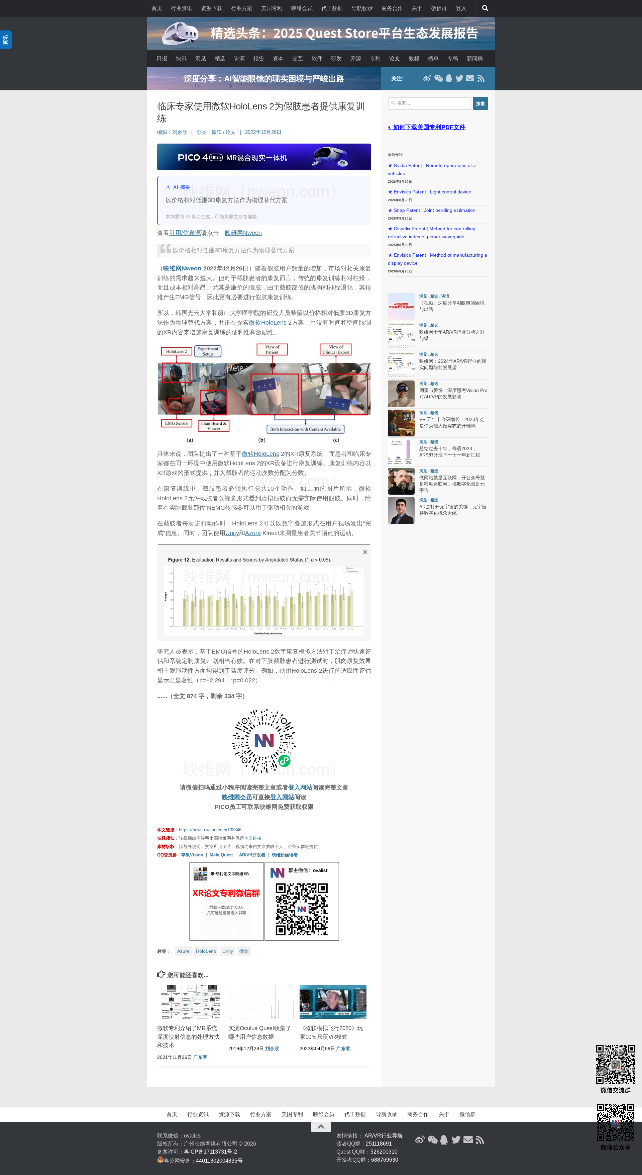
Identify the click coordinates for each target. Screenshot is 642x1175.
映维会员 (302, 8)
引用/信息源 (185, 233)
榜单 (433, 58)
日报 (161, 58)
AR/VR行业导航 (383, 1136)
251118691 (379, 1144)
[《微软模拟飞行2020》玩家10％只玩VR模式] (333, 1002)
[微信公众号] (438, 78)
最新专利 (395, 155)
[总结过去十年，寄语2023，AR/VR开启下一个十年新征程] (401, 452)
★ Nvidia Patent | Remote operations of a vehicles (432, 169)
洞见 (200, 58)
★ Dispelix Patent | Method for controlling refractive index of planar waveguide (431, 232)
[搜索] (485, 8)
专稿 (452, 58)
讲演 (239, 58)
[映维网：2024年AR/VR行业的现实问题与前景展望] (401, 364)
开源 (355, 58)
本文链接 (252, 838)
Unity (232, 533)
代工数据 (332, 8)
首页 (156, 8)
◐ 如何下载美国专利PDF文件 (426, 127)
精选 (220, 58)
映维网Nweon (243, 233)
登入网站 (300, 787)
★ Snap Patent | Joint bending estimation (431, 210)
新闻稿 (475, 58)
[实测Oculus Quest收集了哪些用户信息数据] (261, 1002)
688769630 (384, 1160)
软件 (317, 58)
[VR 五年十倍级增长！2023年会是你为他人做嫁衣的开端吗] (401, 423)
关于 (417, 8)
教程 (414, 58)
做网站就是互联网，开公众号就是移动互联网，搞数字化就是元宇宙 (452, 484)
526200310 (384, 1152)
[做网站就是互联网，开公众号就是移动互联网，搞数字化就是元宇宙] (401, 481)
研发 (336, 58)
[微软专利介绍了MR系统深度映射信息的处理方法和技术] (190, 1002)
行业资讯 (181, 8)
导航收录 (362, 8)
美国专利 (272, 8)
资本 (278, 58)
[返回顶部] (321, 1127)
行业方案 (241, 8)
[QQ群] (449, 78)
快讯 (181, 58)
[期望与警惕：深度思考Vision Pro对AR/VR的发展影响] (401, 394)
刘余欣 (179, 132)
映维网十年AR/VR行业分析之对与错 (264, 78)
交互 (297, 58)
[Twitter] (459, 78)
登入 (461, 8)
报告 (258, 58)
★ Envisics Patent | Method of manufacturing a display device (437, 259)
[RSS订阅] (481, 78)
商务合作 (392, 8)
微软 (217, 132)
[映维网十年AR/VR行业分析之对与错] (401, 335)
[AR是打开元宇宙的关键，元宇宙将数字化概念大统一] (401, 510)
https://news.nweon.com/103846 (210, 829)
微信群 (439, 8)
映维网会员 (237, 797)
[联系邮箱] (470, 78)
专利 (375, 58)
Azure (253, 533)
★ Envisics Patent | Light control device (429, 191)
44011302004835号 (219, 1161)
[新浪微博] (427, 78)
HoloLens (274, 322)
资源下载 (211, 8)
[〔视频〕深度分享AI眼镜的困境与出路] (401, 306)
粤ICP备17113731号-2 (210, 1152)
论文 (394, 58)
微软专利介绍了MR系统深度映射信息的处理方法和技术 (188, 1036)
